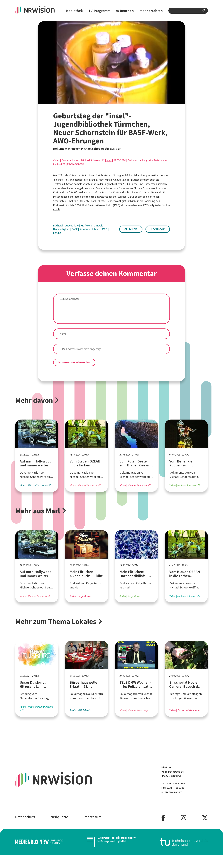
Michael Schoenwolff (145, 188)
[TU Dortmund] (184, 841)
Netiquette (59, 816)
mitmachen (125, 10)
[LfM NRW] (111, 841)
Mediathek (74, 10)
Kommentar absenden (74, 362)
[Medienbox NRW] (39, 841)
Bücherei (58, 225)
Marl (109, 160)
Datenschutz (25, 816)
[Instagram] (183, 818)
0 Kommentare (75, 164)
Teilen (132, 229)
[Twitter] (205, 818)
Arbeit (56, 209)
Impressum (92, 816)
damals (78, 184)
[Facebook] (163, 818)
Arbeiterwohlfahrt (89, 229)
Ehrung (57, 233)
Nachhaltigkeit (61, 229)
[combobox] (188, 11)
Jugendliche (72, 225)
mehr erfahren (151, 10)
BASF (75, 229)
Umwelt (98, 225)
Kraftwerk (86, 225)
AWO (105, 229)
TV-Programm (99, 10)
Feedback (158, 229)
